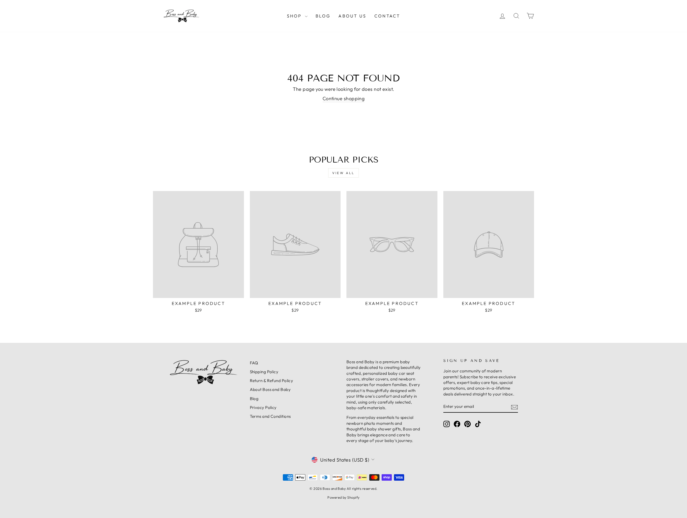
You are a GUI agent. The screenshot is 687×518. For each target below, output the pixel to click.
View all (343, 173)
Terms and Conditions (270, 416)
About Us (352, 16)
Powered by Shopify (343, 497)
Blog (323, 16)
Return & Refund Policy (271, 380)
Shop (295, 16)
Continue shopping (344, 98)
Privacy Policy (263, 407)
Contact (387, 16)
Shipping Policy (264, 371)
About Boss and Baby (270, 389)
